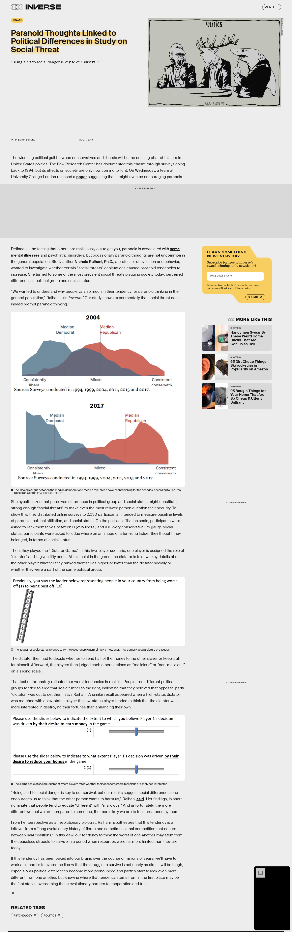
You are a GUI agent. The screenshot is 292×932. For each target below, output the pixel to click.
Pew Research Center (50, 493)
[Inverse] (43, 7)
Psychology (23, 915)
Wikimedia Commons (282, 27)
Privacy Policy (242, 288)
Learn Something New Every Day (227, 253)
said (140, 798)
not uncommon (168, 255)
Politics (50, 915)
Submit (253, 297)
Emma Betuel (26, 139)
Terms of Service (220, 288)
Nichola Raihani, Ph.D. (94, 261)
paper (81, 176)
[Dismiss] (285, 870)
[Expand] (258, 870)
